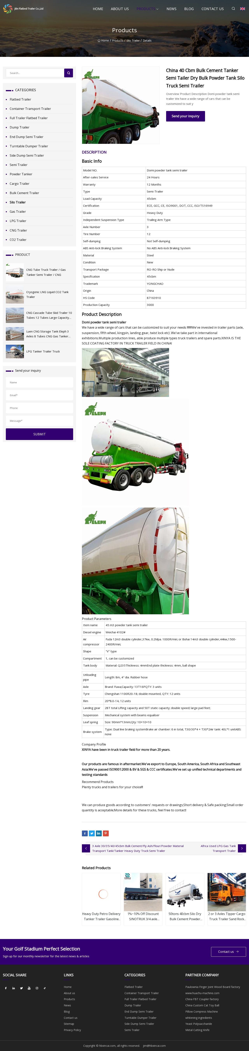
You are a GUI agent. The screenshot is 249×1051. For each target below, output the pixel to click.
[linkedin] (14, 988)
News (171, 8)
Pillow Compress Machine (201, 1011)
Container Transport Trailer (30, 109)
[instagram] (37, 988)
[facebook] (6, 988)
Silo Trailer (133, 40)
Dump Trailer (19, 127)
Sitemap (69, 1024)
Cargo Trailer (19, 183)
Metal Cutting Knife (197, 1030)
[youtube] (29, 988)
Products (146, 8)
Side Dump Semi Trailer (27, 155)
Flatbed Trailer (20, 99)
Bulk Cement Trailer (24, 193)
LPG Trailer (18, 221)
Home (98, 8)
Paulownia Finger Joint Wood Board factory (212, 987)
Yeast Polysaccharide (198, 1024)
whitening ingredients (198, 1018)
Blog (189, 8)
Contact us (213, 8)
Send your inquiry (185, 116)
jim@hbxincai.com (154, 1046)
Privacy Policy (72, 1030)
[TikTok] (45, 988)
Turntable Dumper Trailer (29, 146)
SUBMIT (39, 434)
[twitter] (21, 988)
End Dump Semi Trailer (26, 137)
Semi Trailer (18, 165)
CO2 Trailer (18, 240)
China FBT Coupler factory (202, 999)
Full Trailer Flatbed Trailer (29, 118)
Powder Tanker (21, 174)
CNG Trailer (18, 230)
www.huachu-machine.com (202, 993)
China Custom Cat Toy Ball (202, 1005)
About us (120, 8)
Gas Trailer (18, 211)
